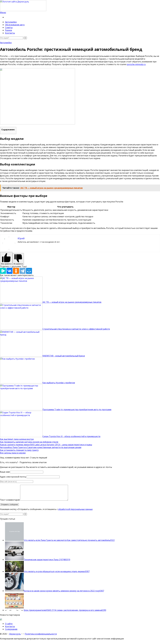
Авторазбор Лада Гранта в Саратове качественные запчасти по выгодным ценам (40, 447)
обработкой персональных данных (75, 509)
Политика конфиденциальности (41, 634)
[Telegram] (23, 271)
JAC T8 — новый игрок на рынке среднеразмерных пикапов (71, 302)
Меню (3, 12)
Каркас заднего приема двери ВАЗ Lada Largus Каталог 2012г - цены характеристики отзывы (46, 444)
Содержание (11, 629)
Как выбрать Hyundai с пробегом (58, 382)
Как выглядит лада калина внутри (17, 439)
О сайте (8, 623)
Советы (8, 27)
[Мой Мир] (29, 271)
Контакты (10, 33)
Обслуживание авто (15, 24)
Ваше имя (5, 471)
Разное (8, 30)
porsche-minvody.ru (136, 64)
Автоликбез (11, 22)
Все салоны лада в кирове (13, 452)
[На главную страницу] (80, 5)
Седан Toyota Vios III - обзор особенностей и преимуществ (71, 436)
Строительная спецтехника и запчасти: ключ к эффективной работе (76, 329)
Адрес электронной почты (13, 476)
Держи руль (15, 634)
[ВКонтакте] (9, 271)
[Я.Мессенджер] (3, 271)
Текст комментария (10, 499)
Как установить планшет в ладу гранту (19, 450)
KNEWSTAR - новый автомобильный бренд (63, 355)
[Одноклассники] (16, 271)
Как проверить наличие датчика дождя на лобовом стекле (29, 441)
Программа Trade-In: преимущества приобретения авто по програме (76, 409)
